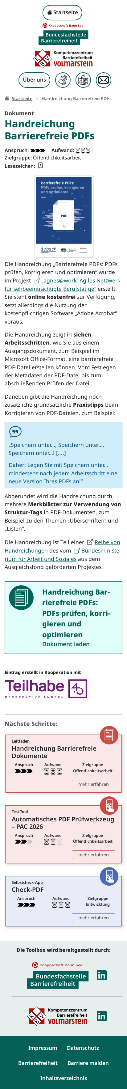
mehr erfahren (96, 784)
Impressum (42, 1047)
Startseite (65, 12)
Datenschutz (83, 1047)
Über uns (34, 79)
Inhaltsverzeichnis (63, 1078)
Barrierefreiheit (38, 1062)
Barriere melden (88, 1062)
